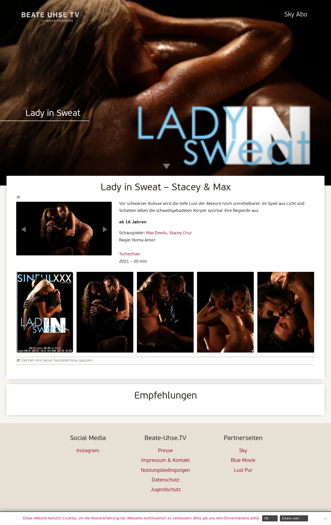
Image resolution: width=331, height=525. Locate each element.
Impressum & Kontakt (165, 460)
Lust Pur (243, 470)
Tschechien (129, 254)
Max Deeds (156, 233)
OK (266, 518)
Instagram (88, 451)
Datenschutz (165, 480)
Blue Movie (243, 460)
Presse (165, 451)
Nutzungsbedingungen (165, 470)
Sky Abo (295, 14)
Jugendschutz (165, 490)
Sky (243, 451)
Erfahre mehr (290, 518)
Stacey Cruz (180, 233)
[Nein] (325, 518)
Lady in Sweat (52, 113)
